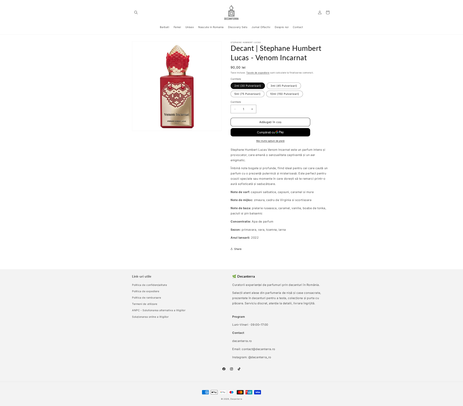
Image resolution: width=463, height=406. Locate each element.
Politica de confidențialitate (149, 284)
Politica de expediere (145, 291)
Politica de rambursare (146, 297)
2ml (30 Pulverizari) (247, 85)
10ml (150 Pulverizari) (284, 93)
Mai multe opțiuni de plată (270, 140)
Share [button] (238, 248)
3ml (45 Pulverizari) (284, 85)
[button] (136, 12)
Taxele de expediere (257, 72)
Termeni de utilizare (144, 303)
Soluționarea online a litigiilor (150, 316)
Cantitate (236, 101)
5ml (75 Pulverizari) (247, 93)
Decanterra (236, 399)
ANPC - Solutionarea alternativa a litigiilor (158, 310)
